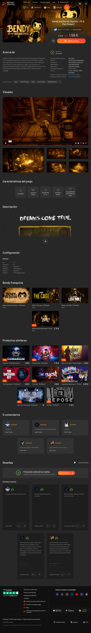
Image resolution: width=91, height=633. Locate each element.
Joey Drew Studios (73, 64)
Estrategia (71, 72)
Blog (54, 2)
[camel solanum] (51, 443)
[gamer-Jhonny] (66, 489)
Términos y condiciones (30, 589)
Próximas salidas (45, 2)
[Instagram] (67, 594)
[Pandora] (22, 538)
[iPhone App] (57, 610)
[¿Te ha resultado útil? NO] (25, 526)
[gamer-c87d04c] (37, 424)
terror (16, 82)
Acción (70, 70)
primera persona (24, 82)
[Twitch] (81, 594)
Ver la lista (71, 58)
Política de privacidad (30, 592)
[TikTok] (86, 594)
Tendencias (26, 2)
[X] (62, 594)
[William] (22, 443)
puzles (33, 82)
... (59, 82)
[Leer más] (16, 506)
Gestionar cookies (8, 622)
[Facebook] (72, 594)
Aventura (75, 70)
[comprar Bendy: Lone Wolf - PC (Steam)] (75, 295)
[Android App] (70, 610)
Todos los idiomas (83, 462)
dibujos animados (52, 82)
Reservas (35, 2)
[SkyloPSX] (66, 424)
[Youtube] (77, 594)
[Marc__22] (7, 424)
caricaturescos (41, 82)
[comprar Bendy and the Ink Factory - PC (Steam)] (16, 295)
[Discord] (57, 594)
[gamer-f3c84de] (37, 489)
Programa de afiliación (30, 595)
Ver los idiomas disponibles (76, 60)
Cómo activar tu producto (75, 62)
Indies (80, 70)
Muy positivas (72, 74)
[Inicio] (9, 3)
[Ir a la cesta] (80, 3)
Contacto (26, 598)
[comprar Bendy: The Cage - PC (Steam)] (45, 295)
